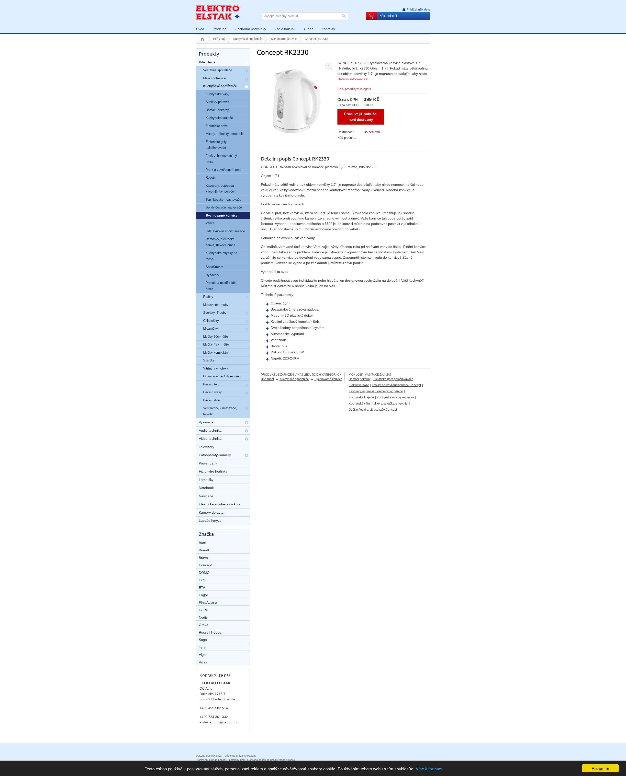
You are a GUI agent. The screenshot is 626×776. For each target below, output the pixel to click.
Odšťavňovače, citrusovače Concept (373, 409)
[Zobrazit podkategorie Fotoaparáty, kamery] (246, 455)
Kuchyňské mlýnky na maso (395, 397)
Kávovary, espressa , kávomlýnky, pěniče (376, 391)
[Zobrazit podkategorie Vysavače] (246, 422)
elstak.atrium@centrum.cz (220, 722)
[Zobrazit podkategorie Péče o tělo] (246, 385)
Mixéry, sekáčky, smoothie (390, 403)
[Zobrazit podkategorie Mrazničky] (246, 329)
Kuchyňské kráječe (361, 397)
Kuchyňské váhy (359, 403)
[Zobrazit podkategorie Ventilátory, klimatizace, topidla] (246, 409)
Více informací (429, 768)
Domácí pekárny (359, 379)
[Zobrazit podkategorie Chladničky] (246, 321)
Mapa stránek (287, 759)
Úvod (202, 39)
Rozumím (600, 768)
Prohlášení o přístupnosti (210, 759)
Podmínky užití (236, 759)
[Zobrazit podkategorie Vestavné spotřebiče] (246, 71)
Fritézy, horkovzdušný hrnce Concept (396, 385)
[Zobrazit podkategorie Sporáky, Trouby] (246, 313)
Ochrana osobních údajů (262, 759)
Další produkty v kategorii (354, 89)
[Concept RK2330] (296, 100)
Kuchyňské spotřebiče (248, 39)
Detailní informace (351, 79)
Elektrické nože (359, 385)
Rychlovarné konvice (284, 39)
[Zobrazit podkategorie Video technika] (246, 439)
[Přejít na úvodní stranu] (218, 12)
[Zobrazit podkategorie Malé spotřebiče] (246, 79)
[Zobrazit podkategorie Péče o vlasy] (246, 393)
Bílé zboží (219, 39)
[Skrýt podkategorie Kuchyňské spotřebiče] (246, 87)
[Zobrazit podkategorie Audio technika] (246, 431)
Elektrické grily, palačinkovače (393, 379)
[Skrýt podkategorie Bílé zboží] (246, 62)
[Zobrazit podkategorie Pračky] (246, 297)
